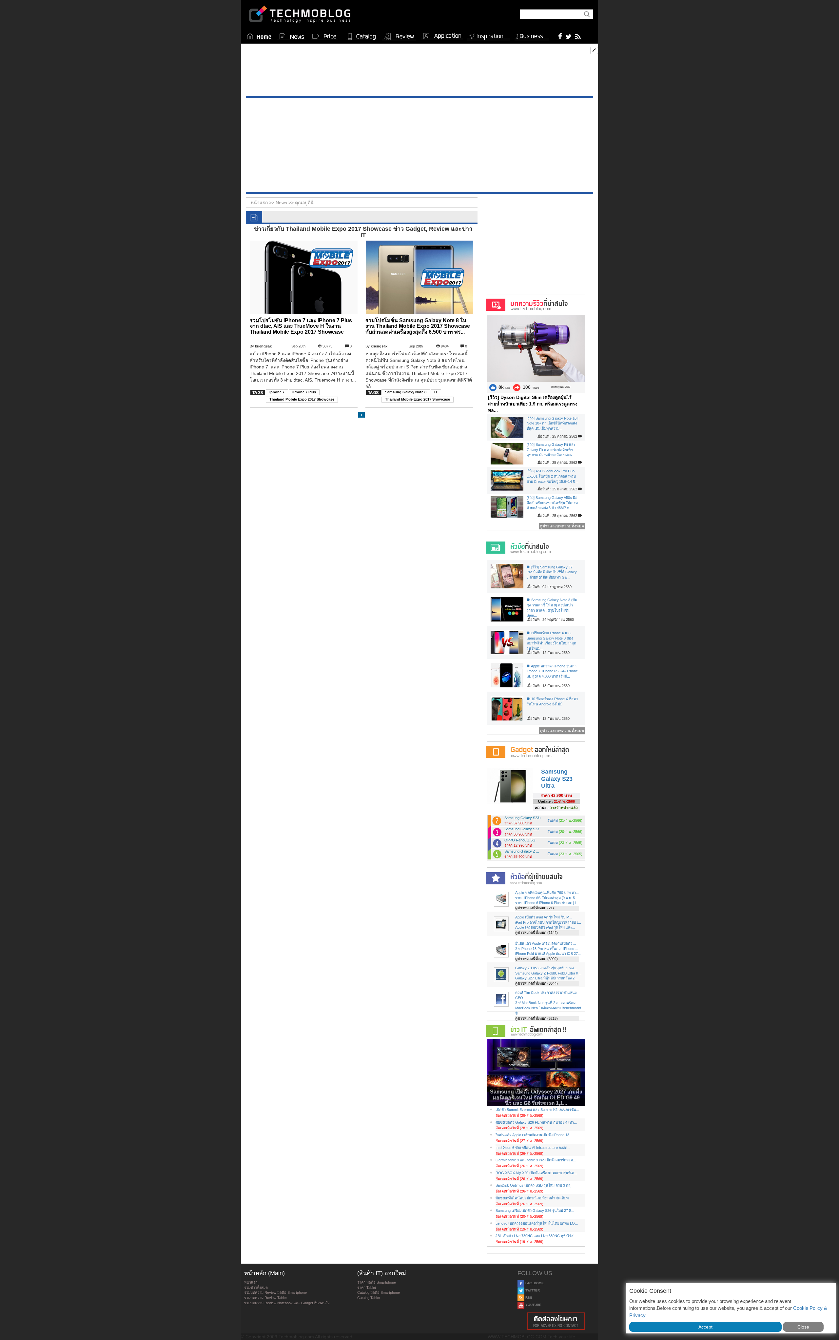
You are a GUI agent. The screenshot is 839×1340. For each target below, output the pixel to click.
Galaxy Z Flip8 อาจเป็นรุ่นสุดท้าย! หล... (546, 968)
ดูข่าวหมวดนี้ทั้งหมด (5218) (536, 1018)
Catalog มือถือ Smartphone (378, 1292)
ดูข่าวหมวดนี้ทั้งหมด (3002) (536, 959)
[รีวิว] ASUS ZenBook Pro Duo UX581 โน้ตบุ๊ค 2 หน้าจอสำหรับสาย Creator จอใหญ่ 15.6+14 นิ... (552, 476)
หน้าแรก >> (263, 202)
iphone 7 (276, 392)
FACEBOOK (534, 1283)
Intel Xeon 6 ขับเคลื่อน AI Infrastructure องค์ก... (533, 1148)
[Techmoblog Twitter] (568, 36)
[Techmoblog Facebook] (560, 36)
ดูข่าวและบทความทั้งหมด (562, 526)
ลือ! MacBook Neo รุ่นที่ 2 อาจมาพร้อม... (546, 1003)
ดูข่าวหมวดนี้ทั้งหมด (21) (534, 908)
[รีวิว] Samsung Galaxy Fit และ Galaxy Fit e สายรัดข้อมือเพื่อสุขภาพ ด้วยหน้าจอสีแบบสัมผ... (551, 450)
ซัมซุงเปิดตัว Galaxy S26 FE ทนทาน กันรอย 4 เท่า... (536, 1122)
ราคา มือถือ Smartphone (376, 1282)
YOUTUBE (532, 1305)
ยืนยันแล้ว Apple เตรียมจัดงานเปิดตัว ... (545, 943)
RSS (528, 1297)
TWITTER (532, 1290)
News (282, 202)
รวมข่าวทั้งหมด (256, 1288)
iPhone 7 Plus (304, 392)
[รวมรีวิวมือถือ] (399, 36)
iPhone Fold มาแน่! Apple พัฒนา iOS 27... (548, 954)
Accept (705, 1327)
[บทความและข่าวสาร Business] (532, 35)
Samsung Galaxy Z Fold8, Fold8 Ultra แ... (548, 973)
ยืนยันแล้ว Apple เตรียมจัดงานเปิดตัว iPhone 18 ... (534, 1135)
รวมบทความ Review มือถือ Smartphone (275, 1292)
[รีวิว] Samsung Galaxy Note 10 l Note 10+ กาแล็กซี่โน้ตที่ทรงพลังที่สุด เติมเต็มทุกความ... (552, 423)
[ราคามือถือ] (324, 36)
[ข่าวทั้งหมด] (291, 36)
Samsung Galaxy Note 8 (405, 392)
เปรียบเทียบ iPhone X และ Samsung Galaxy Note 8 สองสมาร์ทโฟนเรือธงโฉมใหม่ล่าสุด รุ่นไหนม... (551, 640)
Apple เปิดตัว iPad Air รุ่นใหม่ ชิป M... (543, 917)
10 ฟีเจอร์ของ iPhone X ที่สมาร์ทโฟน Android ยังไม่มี (552, 701)
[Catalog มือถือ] (362, 36)
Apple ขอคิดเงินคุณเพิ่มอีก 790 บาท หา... (547, 893)
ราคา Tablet (366, 1288)
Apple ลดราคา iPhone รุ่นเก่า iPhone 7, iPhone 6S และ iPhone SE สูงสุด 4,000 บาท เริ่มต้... (552, 671)
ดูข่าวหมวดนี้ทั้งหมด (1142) (536, 933)
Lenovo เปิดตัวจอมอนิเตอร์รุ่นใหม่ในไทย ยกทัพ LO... (537, 1223)
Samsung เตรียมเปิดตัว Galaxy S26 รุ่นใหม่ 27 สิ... (535, 1210)
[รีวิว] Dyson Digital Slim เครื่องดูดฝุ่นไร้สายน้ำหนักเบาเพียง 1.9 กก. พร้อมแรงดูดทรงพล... (532, 404)
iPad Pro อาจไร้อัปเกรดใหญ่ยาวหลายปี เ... (548, 922)
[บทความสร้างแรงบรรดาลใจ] (488, 35)
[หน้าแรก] (259, 36)
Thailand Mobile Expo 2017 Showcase (301, 399)
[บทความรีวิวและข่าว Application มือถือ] (442, 36)
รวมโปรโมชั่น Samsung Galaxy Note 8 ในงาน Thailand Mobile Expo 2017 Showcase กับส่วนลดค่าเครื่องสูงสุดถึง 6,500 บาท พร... (417, 326)
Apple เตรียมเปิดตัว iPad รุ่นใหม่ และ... (545, 927)
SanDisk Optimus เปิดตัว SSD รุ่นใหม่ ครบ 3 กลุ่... (535, 1185)
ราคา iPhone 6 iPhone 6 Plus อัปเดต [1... (547, 903)
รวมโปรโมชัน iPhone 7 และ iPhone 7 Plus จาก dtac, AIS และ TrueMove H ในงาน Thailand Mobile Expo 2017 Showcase (301, 326)
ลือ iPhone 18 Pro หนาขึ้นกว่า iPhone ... (546, 949)
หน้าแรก (251, 1282)
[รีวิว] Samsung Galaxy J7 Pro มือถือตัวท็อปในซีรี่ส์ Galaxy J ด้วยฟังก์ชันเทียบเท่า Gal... (552, 572)
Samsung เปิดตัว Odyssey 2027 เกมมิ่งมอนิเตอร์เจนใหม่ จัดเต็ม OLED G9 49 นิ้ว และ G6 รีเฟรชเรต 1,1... (536, 1097)
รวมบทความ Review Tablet (265, 1298)
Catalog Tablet (368, 1298)
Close (803, 1327)
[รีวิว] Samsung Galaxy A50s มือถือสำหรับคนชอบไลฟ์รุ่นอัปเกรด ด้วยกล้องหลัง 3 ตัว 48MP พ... (552, 503)
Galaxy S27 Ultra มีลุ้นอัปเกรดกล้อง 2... (546, 978)
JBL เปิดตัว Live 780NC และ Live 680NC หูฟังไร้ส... (536, 1236)
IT (436, 392)
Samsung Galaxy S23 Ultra (557, 778)
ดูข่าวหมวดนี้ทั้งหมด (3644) (536, 983)
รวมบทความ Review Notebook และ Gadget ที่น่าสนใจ (286, 1303)
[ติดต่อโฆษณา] (556, 1321)
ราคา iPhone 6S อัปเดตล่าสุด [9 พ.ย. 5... (546, 898)
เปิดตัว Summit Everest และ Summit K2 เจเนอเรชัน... (537, 1110)
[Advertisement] (419, 71)
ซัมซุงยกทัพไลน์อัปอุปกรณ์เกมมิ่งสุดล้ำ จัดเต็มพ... (534, 1198)
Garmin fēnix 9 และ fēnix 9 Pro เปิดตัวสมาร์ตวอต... (536, 1160)
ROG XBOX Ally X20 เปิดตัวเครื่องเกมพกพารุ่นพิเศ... (536, 1173)
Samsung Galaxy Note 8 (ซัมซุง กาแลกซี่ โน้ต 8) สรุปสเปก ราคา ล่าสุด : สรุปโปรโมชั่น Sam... (552, 607)
